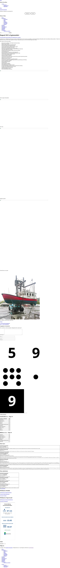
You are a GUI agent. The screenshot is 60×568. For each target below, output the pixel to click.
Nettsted (1, 339)
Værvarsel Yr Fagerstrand (4, 501)
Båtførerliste (5, 6)
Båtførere (5, 24)
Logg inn (5, 4)
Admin (3, 564)
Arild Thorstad (31, 547)
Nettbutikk (27, 13)
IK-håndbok (5, 22)
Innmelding (3, 27)
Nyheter (1, 321)
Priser (4, 552)
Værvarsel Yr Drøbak (3, 495)
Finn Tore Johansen (12, 37)
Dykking (3, 25)
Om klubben (4, 18)
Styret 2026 (5, 23)
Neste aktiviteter (4, 26)
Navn (1, 336)
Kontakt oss (3, 30)
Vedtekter (5, 21)
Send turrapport (6, 5)
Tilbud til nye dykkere (7, 562)
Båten (4, 20)
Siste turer (3, 557)
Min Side (33, 13)
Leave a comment (18, 37)
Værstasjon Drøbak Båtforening (4, 494)
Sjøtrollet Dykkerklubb (3, 9)
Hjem (3, 17)
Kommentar (2, 334)
